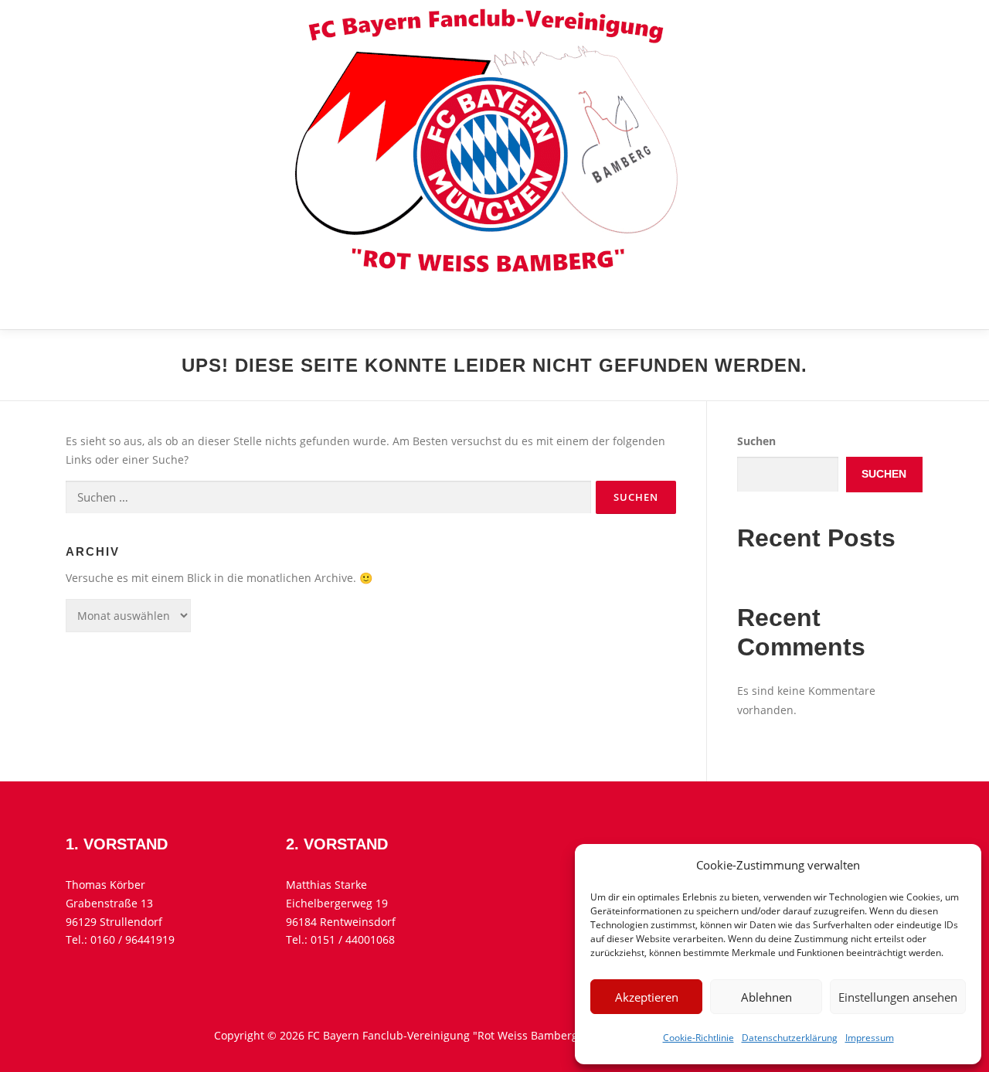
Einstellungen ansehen (897, 997)
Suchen (756, 441)
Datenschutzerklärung (790, 1037)
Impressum (869, 1037)
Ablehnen (766, 997)
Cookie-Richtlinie (698, 1037)
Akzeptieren (646, 997)
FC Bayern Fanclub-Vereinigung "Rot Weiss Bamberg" (356, 305)
